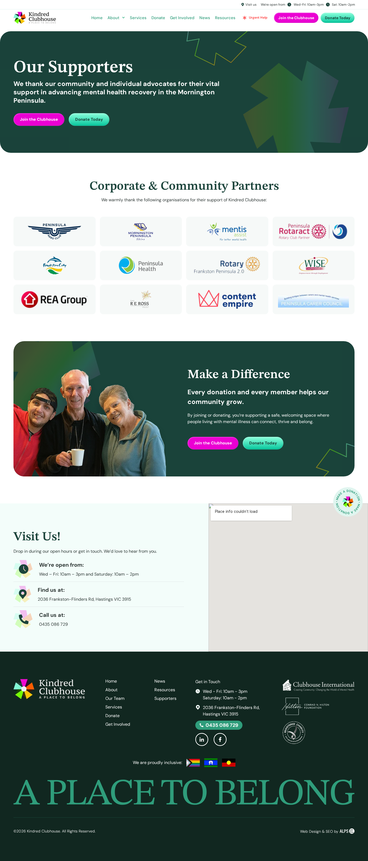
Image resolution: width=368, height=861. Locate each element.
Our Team (114, 698)
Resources (225, 17)
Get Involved (182, 17)
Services (138, 17)
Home (97, 17)
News (204, 17)
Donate (158, 17)
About (113, 17)
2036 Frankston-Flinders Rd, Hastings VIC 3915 (84, 599)
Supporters (165, 698)
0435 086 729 (53, 624)
